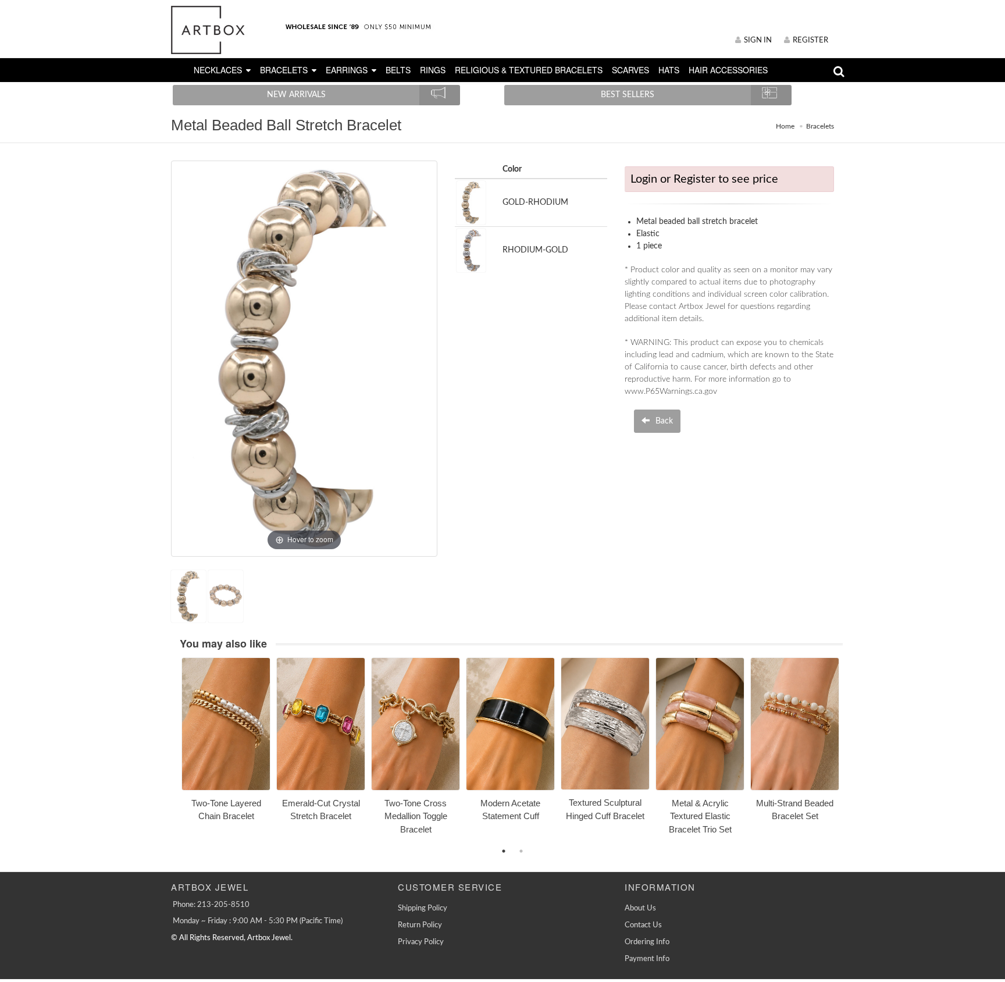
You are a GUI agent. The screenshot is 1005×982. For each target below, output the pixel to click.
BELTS (398, 70)
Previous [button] (173, 753)
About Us (640, 908)
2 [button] (521, 851)
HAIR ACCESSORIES (728, 70)
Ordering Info (647, 942)
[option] (225, 743)
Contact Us (643, 925)
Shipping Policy (422, 908)
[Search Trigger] (839, 74)
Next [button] (851, 753)
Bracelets (820, 126)
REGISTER (810, 40)
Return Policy (420, 925)
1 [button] (503, 851)
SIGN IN (758, 40)
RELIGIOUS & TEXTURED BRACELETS (529, 70)
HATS (668, 70)
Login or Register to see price (704, 179)
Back (663, 421)
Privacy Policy (421, 942)
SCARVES (630, 70)
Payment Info (647, 959)
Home (785, 126)
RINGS (433, 70)
